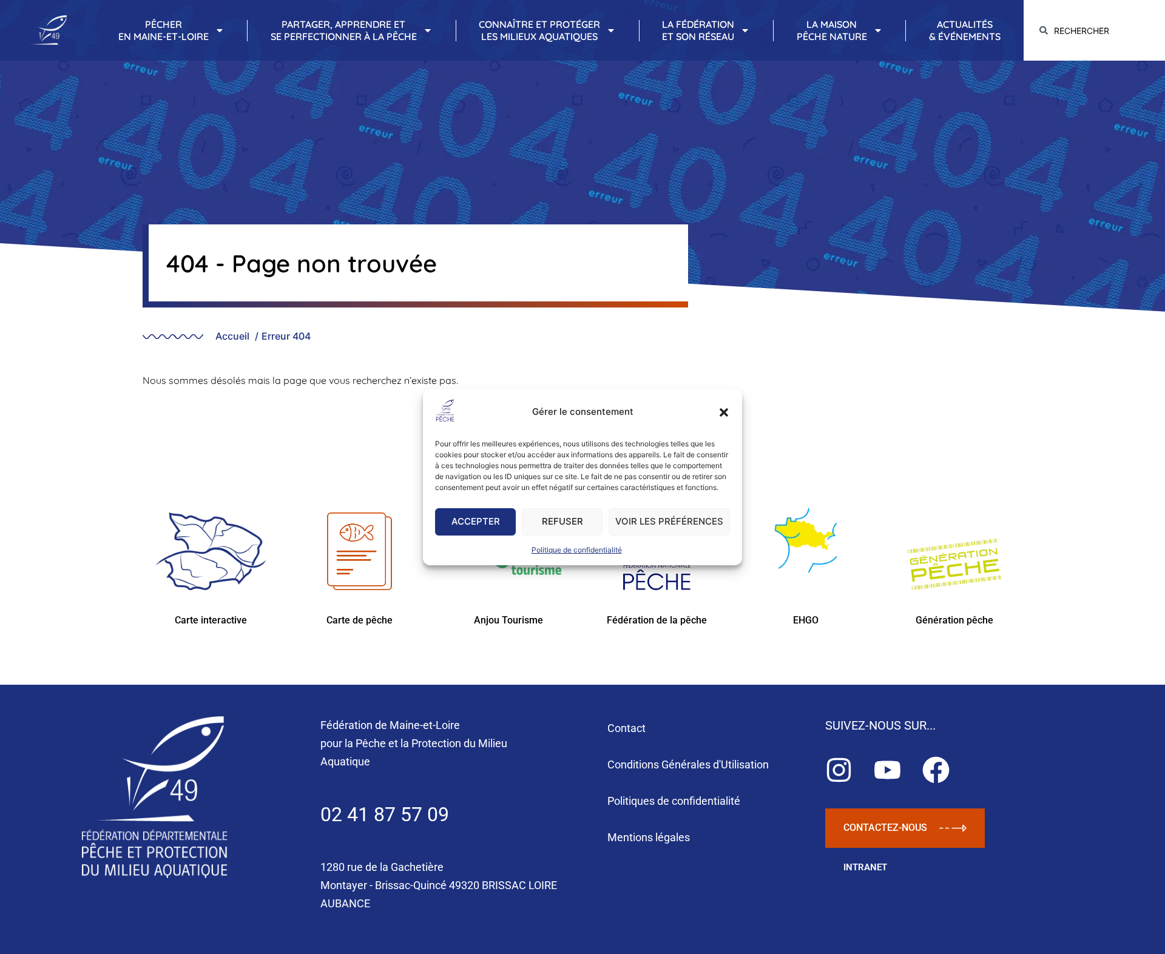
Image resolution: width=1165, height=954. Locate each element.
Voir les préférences (669, 521)
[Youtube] (887, 770)
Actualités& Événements (965, 30)
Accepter (475, 521)
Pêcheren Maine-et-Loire (163, 30)
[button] (724, 412)
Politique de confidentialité (577, 549)
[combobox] (1094, 30)
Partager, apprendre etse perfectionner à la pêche (344, 30)
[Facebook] (936, 770)
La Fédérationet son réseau (698, 30)
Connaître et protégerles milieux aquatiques (539, 30)
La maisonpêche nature (832, 30)
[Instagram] (839, 770)
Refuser (562, 521)
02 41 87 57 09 (384, 814)
